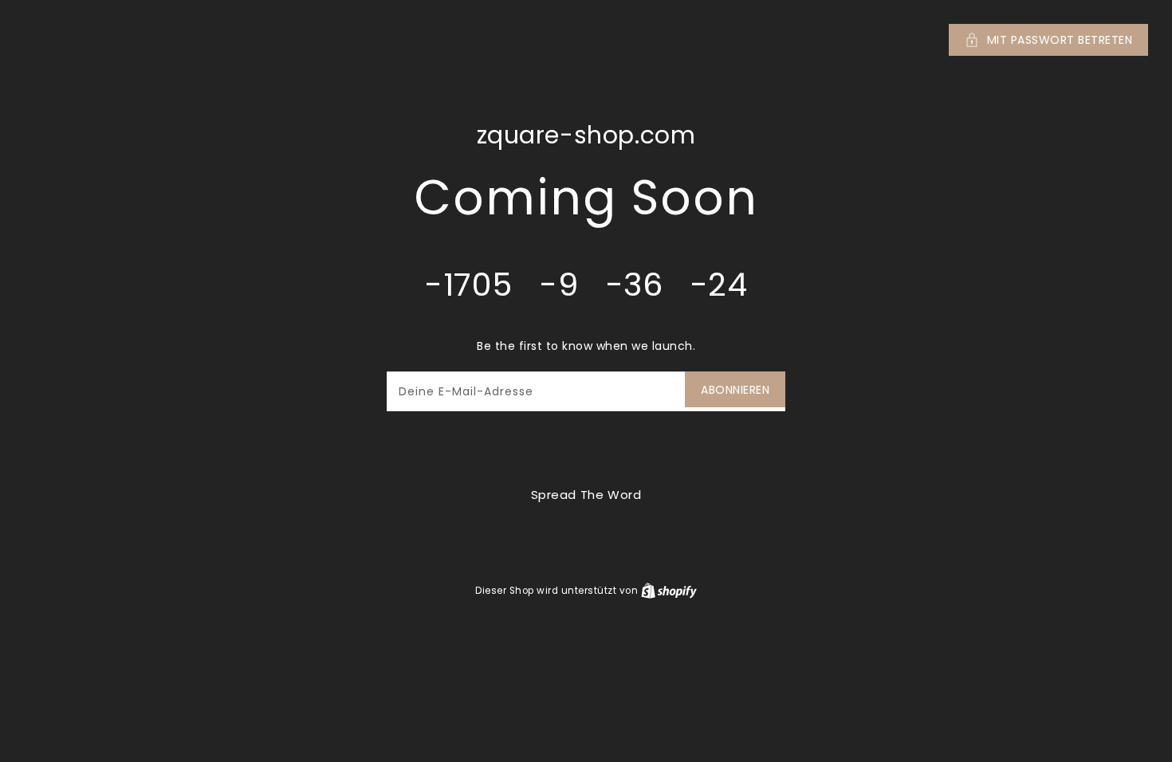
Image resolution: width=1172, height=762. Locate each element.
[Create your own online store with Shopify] (669, 590)
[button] (586, 40)
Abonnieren (735, 390)
